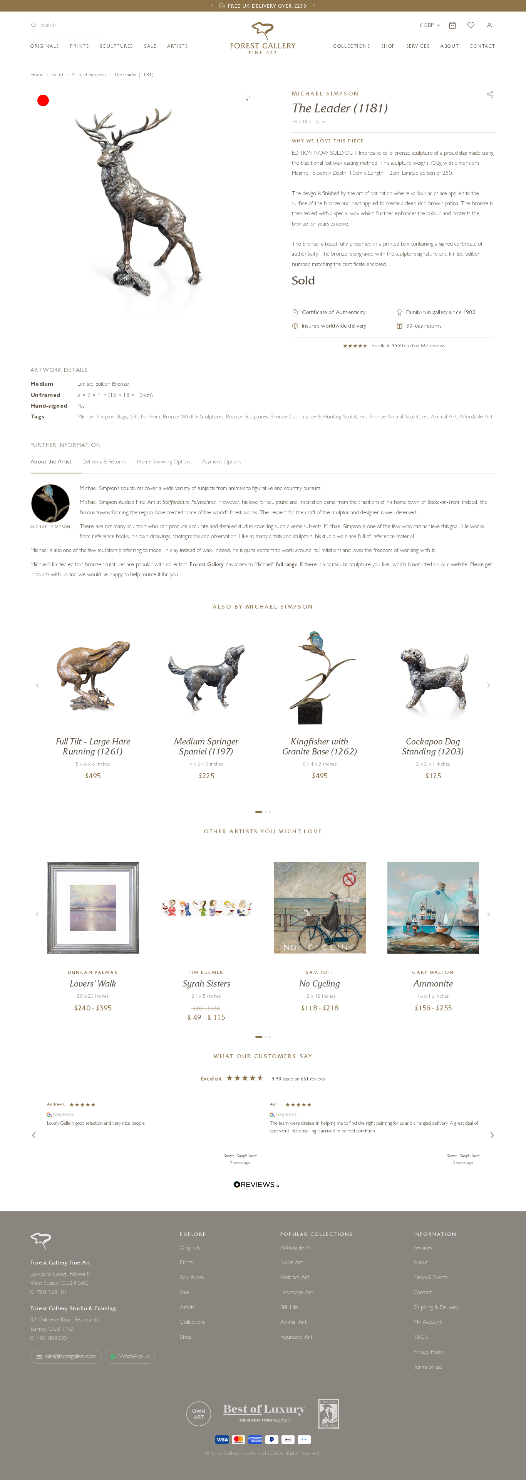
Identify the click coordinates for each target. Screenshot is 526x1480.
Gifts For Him (145, 417)
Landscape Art (296, 1293)
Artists (177, 47)
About (450, 47)
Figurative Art (296, 1338)
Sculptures (116, 47)
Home (37, 75)
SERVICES (418, 47)
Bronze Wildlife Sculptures (193, 417)
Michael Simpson (89, 75)
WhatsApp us (134, 1357)
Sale (150, 47)
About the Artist (51, 462)
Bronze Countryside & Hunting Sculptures (318, 417)
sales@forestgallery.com (70, 1357)
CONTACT (483, 47)
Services (423, 1248)
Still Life (289, 1308)
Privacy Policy (429, 1353)
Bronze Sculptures (247, 417)
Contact (423, 1293)
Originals (44, 47)
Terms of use (428, 1368)
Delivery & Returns (104, 462)
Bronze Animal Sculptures (399, 417)
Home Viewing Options (164, 462)
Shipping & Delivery (436, 1308)
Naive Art (291, 1263)
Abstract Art (294, 1278)
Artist (58, 75)
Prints (79, 47)
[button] (69, 26)
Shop (388, 47)
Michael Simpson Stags (102, 417)
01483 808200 (48, 1339)
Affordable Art (475, 417)
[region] (263, 1135)
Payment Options (221, 462)
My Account (428, 1323)
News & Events (430, 1278)
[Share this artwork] (490, 94)
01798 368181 (48, 1293)
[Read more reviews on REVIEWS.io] (256, 1186)
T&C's (420, 1338)
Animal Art (444, 417)
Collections (351, 47)
